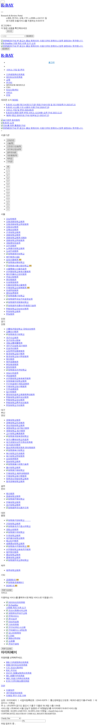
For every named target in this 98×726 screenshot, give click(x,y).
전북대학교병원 (13, 502)
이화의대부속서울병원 (16, 285)
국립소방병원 (12, 529)
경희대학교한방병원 (15, 240)
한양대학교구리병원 (15, 405)
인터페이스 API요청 (17, 630)
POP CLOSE (7, 590)
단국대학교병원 (13, 535)
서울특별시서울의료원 (16, 269)
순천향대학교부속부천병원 (18, 378)
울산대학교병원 (13, 467)
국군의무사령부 (13, 340)
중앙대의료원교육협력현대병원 (20, 394)
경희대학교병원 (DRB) (16, 238)
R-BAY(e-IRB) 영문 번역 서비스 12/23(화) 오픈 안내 (34, 113)
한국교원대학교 (21, 560)
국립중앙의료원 (13, 243)
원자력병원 (11, 280)
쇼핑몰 (11, 641)
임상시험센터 (14, 668)
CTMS (11, 636)
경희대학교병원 (13, 235)
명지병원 (10, 359)
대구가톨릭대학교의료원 (17, 439)
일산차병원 (11, 392)
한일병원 (10, 314)
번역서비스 (13, 616)
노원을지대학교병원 (15, 248)
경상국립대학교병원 (15, 425)
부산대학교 (19, 450)
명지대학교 (19, 254)
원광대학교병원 (13, 496)
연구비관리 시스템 (17, 627)
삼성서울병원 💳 (13, 260)
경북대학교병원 (13, 420)
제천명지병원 (12, 552)
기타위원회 (13, 624)
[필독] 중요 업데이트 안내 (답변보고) (27, 115)
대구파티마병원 (13, 445)
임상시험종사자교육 (17, 610)
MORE (15, 100)
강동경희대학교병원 (15, 221)
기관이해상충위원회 (17, 681)
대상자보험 (13, 622)
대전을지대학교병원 (15, 538)
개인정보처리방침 (14, 693)
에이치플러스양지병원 (16, 274)
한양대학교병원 (13, 311)
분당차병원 (11, 367)
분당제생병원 (12, 364)
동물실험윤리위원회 (19, 673)
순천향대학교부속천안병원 (18, 549)
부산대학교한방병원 (15, 456)
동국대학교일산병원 (15, 354)
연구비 (11, 670)
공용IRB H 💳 (12, 580)
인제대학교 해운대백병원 (17, 473)
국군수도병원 (12, 338)
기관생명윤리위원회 (17, 662)
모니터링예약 (14, 633)
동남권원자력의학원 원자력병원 (20, 447)
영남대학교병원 (13, 461)
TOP (3, 686)
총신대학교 (19, 296)
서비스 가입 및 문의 (15, 70)
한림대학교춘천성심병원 (17, 402)
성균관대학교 (20, 370)
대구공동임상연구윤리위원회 (19, 442)
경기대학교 (19, 334)
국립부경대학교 (21, 436)
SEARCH (29, 36)
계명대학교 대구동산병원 (17, 428)
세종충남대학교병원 (15, 543)
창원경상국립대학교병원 (17, 479)
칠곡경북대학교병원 (15, 481)
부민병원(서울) (13, 257)
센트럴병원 (11, 376)
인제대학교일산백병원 (16, 386)
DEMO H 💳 (11, 586)
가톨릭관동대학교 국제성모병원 (20, 329)
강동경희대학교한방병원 (17, 224)
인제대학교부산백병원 (16, 476)
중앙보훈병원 (12, 293)
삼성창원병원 (12, 459)
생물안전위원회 (15, 676)
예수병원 (10, 493)
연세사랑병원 (12, 277)
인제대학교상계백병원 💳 (18, 288)
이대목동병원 (12, 282)
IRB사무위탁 (14, 638)
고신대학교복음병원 (15, 433)
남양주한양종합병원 (15, 351)
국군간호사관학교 (22, 526)
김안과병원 (11, 246)
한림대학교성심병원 (15, 400)
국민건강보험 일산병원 (16, 346)
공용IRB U (19, 582)
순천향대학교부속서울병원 (18, 271)
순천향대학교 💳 (22, 546)
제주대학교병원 (13, 570)
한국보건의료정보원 (23, 299)
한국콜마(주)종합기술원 (25, 305)
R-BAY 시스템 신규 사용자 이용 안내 (27, 107)
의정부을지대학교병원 (16, 381)
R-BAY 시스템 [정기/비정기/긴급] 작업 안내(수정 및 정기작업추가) (41, 105)
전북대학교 (19, 499)
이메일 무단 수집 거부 (16, 695)
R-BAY (7, 5)
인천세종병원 (12, 389)
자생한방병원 (12, 290)
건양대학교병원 (13, 524)
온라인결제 (13, 644)
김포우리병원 (12, 348)
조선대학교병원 (13, 505)
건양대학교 (22, 520)
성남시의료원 (12, 373)
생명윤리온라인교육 (17, 613)
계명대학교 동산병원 (15, 431)
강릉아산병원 (12, 332)
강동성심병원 (12, 227)
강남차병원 (11, 219)
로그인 (51, 62)
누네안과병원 (12, 251)
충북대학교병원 (13, 557)
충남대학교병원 (13, 555)
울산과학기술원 (21, 464)
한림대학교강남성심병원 (17, 309)
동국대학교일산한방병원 (17, 356)
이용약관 (10, 690)
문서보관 (12, 619)
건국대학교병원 (13, 232)
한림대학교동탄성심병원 (17, 397)
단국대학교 (19, 532)
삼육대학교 (19, 262)
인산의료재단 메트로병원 (17, 384)
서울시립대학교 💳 (23, 266)
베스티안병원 (12, 541)
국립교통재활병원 (14, 343)
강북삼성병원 (12, 230)
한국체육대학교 (21, 302)
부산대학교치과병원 (15, 453)
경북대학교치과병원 (15, 423)
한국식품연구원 (21, 508)
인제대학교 (19, 470)
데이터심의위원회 (16, 602)
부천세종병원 (12, 362)
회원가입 (51, 66)
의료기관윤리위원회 (17, 678)
